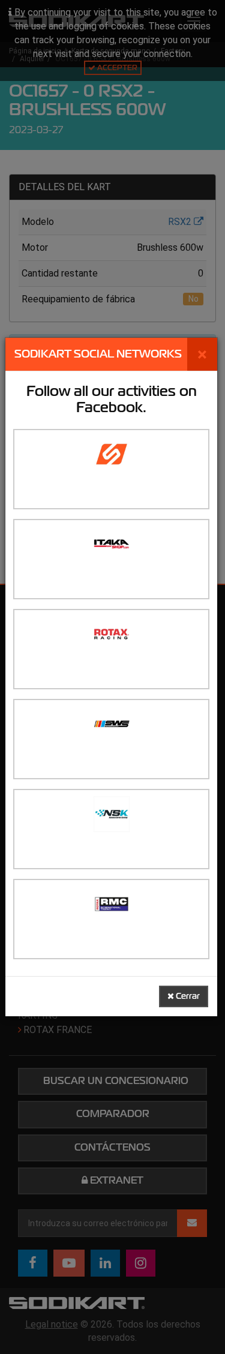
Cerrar (187, 996)
